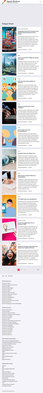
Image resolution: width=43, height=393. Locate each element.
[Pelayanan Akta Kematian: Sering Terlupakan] (9, 113)
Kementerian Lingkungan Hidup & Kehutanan (11, 314)
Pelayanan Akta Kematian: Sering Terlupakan (26, 107)
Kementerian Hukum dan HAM (8, 292)
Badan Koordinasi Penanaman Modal (9, 353)
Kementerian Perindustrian (7, 330)
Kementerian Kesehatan (7, 295)
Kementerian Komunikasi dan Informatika (10, 300)
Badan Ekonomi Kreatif (6, 345)
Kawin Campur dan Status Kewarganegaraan (24, 130)
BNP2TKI (4, 365)
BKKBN (3, 351)
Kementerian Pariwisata (7, 317)
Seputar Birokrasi (13, 1)
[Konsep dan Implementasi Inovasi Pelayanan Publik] (9, 229)
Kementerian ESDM (6, 291)
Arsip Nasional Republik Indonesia (9, 344)
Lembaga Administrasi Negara (8, 379)
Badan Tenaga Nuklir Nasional (8, 376)
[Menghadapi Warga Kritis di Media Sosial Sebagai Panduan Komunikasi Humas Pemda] (9, 39)
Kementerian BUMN (6, 286)
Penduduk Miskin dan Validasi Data (26, 153)
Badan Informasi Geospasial (7, 347)
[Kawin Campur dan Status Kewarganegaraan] (9, 137)
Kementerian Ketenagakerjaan (8, 297)
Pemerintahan (20, 220)
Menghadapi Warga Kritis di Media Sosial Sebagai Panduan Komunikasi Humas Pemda (28, 33)
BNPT (3, 358)
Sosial (19, 55)
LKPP (3, 382)
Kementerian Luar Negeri (7, 316)
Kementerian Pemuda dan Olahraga (9, 322)
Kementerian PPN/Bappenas (8, 327)
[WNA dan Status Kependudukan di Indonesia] (9, 89)
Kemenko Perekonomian (7, 309)
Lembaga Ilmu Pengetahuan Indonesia (9, 381)
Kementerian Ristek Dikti (7, 334)
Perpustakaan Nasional (6, 386)
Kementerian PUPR (6, 319)
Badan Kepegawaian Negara (8, 350)
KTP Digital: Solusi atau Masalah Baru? (27, 199)
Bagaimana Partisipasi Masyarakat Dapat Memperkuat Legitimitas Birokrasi (28, 247)
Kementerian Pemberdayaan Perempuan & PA (11, 320)
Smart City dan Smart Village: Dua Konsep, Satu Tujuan (28, 58)
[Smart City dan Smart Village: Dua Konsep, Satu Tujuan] (9, 64)
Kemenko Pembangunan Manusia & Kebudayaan (11, 303)
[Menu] (40, 1)
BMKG (3, 355)
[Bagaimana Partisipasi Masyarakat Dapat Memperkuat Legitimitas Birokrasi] (9, 254)
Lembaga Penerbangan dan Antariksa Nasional (11, 342)
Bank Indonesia (5, 378)
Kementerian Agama (6, 283)
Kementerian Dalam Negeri (7, 288)
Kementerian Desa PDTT (7, 289)
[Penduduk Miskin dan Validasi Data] (9, 159)
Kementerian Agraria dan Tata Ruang (9, 285)
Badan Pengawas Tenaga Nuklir (8, 368)
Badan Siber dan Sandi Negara (8, 373)
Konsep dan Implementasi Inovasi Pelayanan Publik (26, 223)
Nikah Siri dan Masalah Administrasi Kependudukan (27, 176)
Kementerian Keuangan (6, 299)
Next (38, 269)
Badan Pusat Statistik (6, 372)
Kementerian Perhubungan (7, 328)
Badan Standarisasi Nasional (8, 375)
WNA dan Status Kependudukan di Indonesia (26, 81)
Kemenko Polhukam (6, 311)
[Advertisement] (21, 11)
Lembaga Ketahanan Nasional (8, 384)
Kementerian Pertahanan (7, 331)
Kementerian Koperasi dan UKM (8, 313)
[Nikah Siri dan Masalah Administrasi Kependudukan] (9, 182)
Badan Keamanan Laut (6, 348)
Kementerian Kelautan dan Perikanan (9, 294)
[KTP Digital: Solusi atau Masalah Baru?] (9, 206)
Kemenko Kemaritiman (6, 302)
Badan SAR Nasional (6, 359)
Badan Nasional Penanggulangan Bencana (10, 341)
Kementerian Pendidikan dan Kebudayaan (10, 323)
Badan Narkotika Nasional (7, 356)
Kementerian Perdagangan (7, 325)
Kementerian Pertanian (6, 333)
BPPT (3, 370)
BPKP (3, 367)
